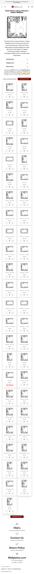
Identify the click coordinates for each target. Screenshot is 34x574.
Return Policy (9, 66)
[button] (10, 87)
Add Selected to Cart (24, 79)
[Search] (5, 6)
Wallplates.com (8, 571)
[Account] (28, 6)
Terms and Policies (5, 566)
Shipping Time (10, 63)
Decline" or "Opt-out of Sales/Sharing (11, 569)
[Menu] (2, 7)
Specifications (10, 59)
